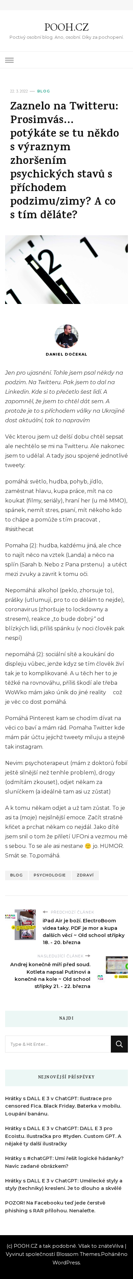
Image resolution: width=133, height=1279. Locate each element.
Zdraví (85, 875)
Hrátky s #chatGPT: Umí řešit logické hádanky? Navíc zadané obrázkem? (64, 1162)
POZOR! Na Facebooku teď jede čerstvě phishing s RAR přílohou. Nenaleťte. (55, 1207)
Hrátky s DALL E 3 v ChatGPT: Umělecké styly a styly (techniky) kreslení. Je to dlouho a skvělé (63, 1185)
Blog (43, 91)
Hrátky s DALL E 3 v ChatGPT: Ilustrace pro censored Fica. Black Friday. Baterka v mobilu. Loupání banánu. (63, 1106)
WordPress (66, 1263)
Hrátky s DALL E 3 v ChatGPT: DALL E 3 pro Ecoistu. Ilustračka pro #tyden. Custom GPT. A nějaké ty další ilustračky (63, 1136)
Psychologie (50, 875)
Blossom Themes (78, 1254)
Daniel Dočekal (66, 354)
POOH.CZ (66, 27)
